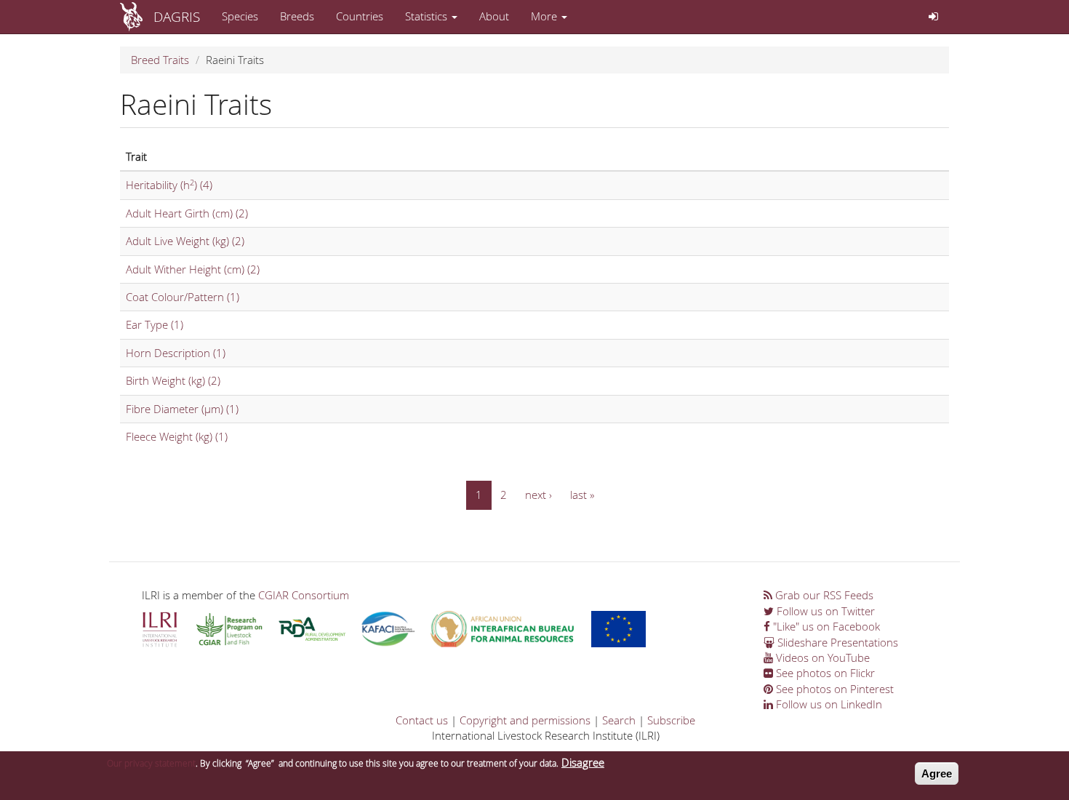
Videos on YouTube (821, 657)
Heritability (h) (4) (169, 184)
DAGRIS (176, 16)
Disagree (582, 762)
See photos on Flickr (824, 672)
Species (240, 16)
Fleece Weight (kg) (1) (177, 436)
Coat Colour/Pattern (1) (182, 296)
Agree (936, 773)
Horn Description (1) (175, 352)
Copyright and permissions (525, 720)
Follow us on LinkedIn (827, 704)
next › (538, 494)
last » (582, 494)
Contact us (422, 720)
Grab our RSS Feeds (822, 595)
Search (619, 720)
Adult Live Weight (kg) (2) (185, 240)
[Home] (136, 16)
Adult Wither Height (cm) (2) (193, 269)
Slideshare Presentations (836, 642)
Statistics (427, 16)
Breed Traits (160, 59)
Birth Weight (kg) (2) (173, 380)
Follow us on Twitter (824, 611)
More (545, 16)
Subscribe (671, 720)
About (494, 16)
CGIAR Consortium (303, 595)
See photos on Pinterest (833, 688)
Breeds (297, 16)
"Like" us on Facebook (825, 626)
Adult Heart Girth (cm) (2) (187, 213)
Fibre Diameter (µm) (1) (182, 408)
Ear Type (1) (154, 324)
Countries (359, 16)
